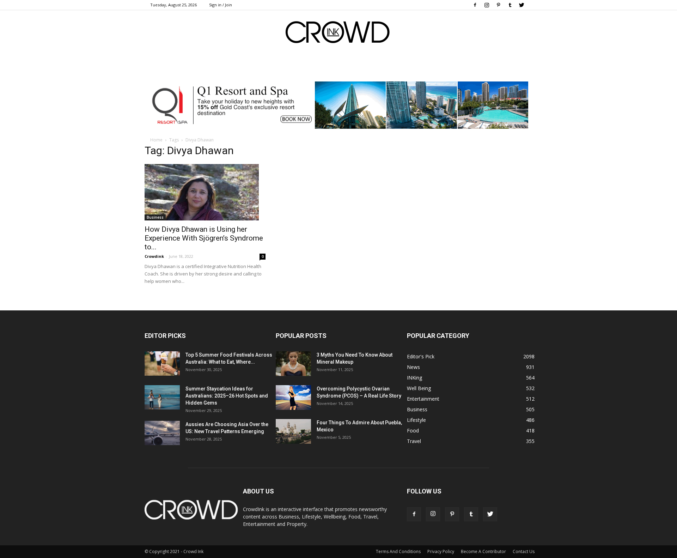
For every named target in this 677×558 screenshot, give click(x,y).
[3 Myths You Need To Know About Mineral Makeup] (293, 363)
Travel (414, 441)
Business (155, 217)
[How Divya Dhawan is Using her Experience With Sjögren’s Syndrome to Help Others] (205, 192)
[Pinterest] (498, 5)
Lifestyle (416, 420)
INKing (414, 377)
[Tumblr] (510, 5)
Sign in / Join (220, 4)
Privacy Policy (440, 551)
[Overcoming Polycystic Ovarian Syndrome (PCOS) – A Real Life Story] (293, 397)
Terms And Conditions (398, 551)
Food (413, 430)
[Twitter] (521, 5)
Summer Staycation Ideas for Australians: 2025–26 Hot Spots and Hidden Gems (226, 396)
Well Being (419, 388)
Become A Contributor (483, 551)
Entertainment (423, 398)
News (413, 367)
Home (156, 140)
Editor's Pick (420, 356)
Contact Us (524, 551)
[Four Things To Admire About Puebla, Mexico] (293, 431)
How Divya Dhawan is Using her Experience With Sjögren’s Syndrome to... (204, 238)
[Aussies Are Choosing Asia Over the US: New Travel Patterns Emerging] (162, 433)
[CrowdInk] (338, 34)
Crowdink (154, 256)
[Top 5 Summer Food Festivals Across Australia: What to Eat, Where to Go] (162, 363)
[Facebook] (475, 5)
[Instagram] (486, 5)
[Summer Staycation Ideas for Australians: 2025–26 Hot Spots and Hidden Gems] (162, 397)
